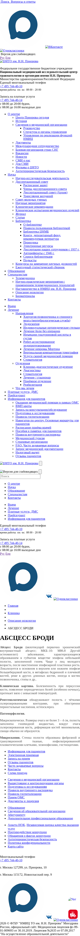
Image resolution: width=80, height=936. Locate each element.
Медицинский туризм (30, 438)
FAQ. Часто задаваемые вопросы (37, 445)
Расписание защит (35, 185)
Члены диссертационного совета (45, 189)
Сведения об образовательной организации (36, 811)
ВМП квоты (24, 406)
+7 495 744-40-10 (11, 86)
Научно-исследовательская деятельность (42, 178)
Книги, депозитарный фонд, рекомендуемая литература (42, 237)
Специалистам (17, 274)
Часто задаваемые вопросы (25, 765)
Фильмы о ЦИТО (27, 167)
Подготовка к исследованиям (35, 413)
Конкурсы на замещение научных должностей (46, 263)
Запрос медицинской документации (39, 449)
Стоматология (32, 359)
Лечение (13, 309)
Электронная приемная (23, 755)
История (21, 121)
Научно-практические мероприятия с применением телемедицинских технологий (45, 283)
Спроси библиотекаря (37, 256)
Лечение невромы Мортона (41, 349)
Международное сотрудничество (37, 146)
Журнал (21, 214)
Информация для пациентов (26, 398)
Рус (2, 57)
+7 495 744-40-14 (11, 100)
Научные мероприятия (30, 203)
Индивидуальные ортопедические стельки (51, 327)
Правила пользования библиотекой (46, 228)
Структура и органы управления (45, 131)
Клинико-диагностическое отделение (48, 366)
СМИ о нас (23, 160)
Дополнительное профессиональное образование (40, 818)
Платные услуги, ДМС (23, 391)
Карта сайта (15, 846)
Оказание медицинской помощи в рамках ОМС (47, 402)
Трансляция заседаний (38, 196)
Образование (16, 271)
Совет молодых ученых (31, 199)
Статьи (20, 217)
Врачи (12, 306)
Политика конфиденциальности (29, 842)
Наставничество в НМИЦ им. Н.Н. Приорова (46, 288)
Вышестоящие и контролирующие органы (36, 783)
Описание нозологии (30, 292)
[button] (73, 902)
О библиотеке (32, 224)
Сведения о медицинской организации (41, 124)
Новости (21, 156)
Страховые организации (32, 441)
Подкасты (30, 260)
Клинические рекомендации (34, 206)
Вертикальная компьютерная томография (50, 352)
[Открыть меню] (40, 463)
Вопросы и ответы (23, 1)
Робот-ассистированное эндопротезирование (39, 343)
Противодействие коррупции (27, 832)
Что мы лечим (25, 388)
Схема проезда (17, 773)
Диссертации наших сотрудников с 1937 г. (51, 249)
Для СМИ (22, 164)
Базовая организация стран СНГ (37, 149)
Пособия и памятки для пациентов (39, 431)
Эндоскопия (31, 324)
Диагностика (32, 370)
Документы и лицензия (23, 801)
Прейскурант (16, 395)
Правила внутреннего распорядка (38, 434)
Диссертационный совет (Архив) (45, 192)
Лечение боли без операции (41, 331)
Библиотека (23, 221)
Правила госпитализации (32, 416)
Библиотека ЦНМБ (36, 231)
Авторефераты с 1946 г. (38, 253)
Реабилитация (32, 384)
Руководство (31, 128)
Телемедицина (25, 278)
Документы (23, 142)
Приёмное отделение (37, 381)
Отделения (23, 363)
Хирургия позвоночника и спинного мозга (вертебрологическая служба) (47, 318)
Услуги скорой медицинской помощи (48, 356)
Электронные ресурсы (38, 246)
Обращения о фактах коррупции (29, 835)
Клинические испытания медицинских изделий (47, 210)
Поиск (5, 1)
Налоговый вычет (27, 452)
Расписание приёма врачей (33, 427)
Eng (7, 57)
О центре (14, 114)
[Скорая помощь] (73, 914)
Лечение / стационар (37, 377)
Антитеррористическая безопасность (40, 171)
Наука (12, 174)
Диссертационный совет (32, 181)
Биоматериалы (25, 296)
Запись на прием (19, 758)
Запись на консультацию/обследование (41, 409)
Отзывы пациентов (28, 456)
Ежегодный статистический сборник (40, 267)
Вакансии (22, 153)
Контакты (14, 299)
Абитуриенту (16, 814)
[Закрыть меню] (40, 471)
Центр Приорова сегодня (32, 117)
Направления (24, 313)
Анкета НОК (16, 825)
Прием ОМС (16, 797)
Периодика (30, 242)
